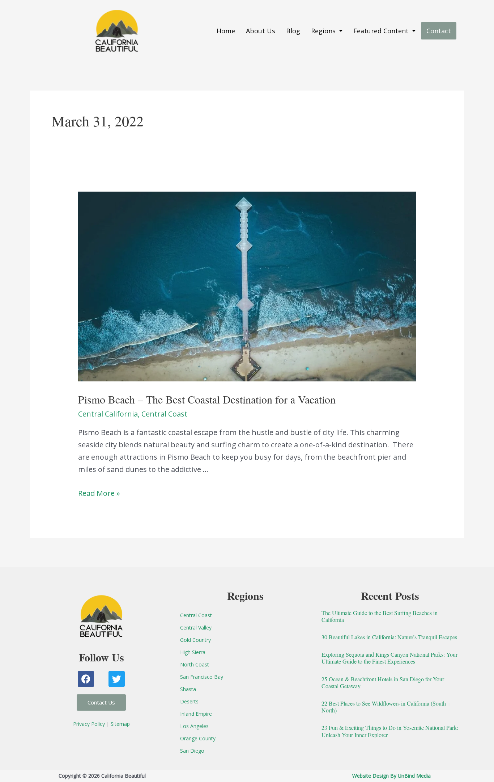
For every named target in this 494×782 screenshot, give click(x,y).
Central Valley (196, 627)
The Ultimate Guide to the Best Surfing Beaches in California (379, 616)
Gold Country (195, 639)
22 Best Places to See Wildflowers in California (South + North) (386, 706)
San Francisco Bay (201, 676)
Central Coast (164, 414)
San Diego (192, 750)
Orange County (198, 738)
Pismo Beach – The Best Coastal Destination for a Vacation (207, 399)
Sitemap (120, 723)
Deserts (189, 701)
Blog (293, 30)
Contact (438, 30)
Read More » (99, 493)
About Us (260, 30)
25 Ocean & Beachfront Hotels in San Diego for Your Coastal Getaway (382, 682)
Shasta (188, 689)
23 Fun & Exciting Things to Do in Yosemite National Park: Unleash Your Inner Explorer (389, 731)
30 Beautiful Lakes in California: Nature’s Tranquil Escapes (389, 637)
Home (226, 30)
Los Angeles (194, 726)
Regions (323, 30)
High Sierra (192, 652)
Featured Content (381, 30)
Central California (108, 414)
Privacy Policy (89, 723)
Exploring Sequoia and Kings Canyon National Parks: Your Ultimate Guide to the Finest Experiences (389, 658)
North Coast (194, 664)
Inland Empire (196, 713)
